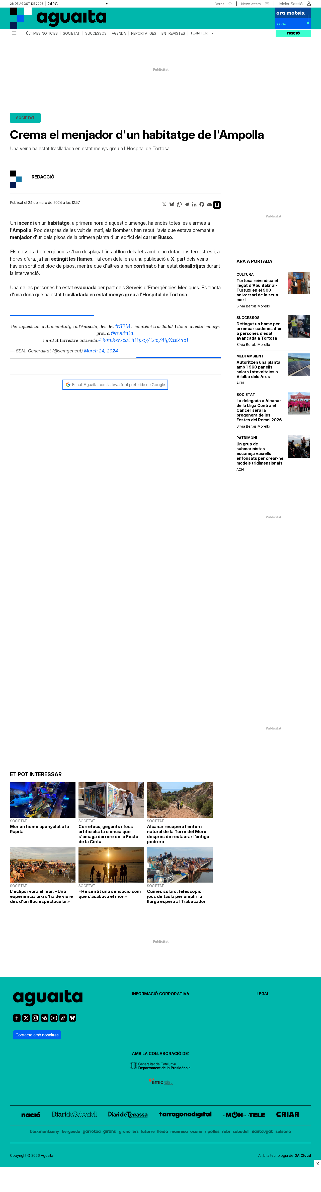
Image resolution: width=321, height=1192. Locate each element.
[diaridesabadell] (74, 1115)
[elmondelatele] (244, 1115)
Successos (96, 33)
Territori (202, 33)
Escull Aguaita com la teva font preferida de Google (118, 384)
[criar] (288, 1115)
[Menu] (14, 33)
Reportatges (143, 33)
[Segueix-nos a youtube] (54, 1020)
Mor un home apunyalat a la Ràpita (39, 829)
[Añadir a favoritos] (217, 205)
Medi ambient (250, 356)
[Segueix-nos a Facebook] (17, 1020)
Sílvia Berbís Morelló (253, 306)
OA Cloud (302, 1155)
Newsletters (251, 4)
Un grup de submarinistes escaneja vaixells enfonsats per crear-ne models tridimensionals (259, 454)
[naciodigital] (30, 1115)
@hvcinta (122, 333)
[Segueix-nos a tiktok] (63, 1020)
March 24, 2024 (101, 350)
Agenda (119, 33)
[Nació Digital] (59, 20)
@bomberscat (114, 340)
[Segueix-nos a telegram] (44, 1020)
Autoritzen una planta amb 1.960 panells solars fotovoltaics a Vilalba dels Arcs (258, 369)
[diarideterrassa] (128, 1115)
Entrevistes (173, 33)
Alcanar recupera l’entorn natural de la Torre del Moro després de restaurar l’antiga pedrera (178, 834)
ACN (240, 383)
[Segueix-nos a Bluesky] (72, 1020)
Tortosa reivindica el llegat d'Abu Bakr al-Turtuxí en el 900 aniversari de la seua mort (257, 290)
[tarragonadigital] (185, 1115)
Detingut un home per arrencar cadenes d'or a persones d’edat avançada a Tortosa (259, 331)
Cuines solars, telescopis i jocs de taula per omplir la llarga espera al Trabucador (176, 896)
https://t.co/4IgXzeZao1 (159, 340)
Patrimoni (246, 438)
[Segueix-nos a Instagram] (35, 1020)
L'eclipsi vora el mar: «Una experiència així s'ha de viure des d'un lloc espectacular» (41, 896)
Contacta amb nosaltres (37, 1034)
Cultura (245, 274)
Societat (71, 33)
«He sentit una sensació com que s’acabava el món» (109, 894)
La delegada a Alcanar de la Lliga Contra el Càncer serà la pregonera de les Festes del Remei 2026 (259, 410)
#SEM (122, 326)
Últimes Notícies (42, 33)
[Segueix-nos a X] (26, 1020)
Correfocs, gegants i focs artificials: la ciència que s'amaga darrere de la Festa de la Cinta (108, 834)
